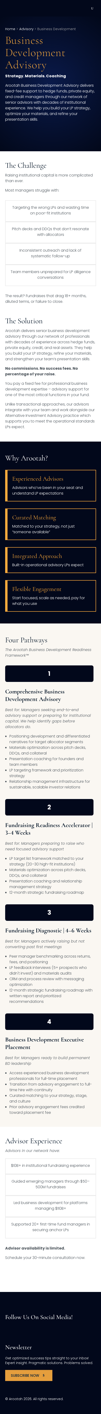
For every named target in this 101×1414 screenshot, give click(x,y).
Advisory (26, 29)
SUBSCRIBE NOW (25, 1375)
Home (10, 29)
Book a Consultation (31, 1273)
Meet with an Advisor (30, 133)
